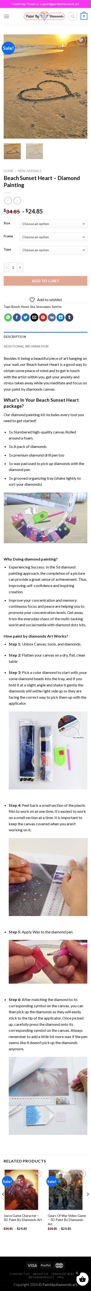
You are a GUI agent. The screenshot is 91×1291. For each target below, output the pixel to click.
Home (8, 171)
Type (7, 249)
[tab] (45, 337)
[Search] (73, 16)
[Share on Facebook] (17, 317)
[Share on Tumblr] (69, 317)
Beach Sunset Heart (42, 364)
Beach (15, 307)
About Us (40, 1274)
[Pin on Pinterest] (43, 317)
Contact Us (20, 1274)
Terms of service (65, 1274)
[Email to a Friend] (34, 317)
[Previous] (11, 86)
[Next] (79, 86)
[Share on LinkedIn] (61, 317)
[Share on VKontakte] (52, 317)
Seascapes (43, 307)
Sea (32, 307)
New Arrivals (29, 171)
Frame (8, 236)
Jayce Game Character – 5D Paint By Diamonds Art (23, 1218)
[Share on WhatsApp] (8, 317)
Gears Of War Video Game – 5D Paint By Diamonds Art (67, 1220)
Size (7, 223)
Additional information (26, 346)
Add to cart (45, 280)
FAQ (61, 1277)
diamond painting (25, 414)
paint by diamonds (27, 389)
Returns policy (42, 1277)
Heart (25, 307)
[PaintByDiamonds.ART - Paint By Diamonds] (44, 16)
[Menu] (6, 16)
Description (15, 337)
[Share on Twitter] (26, 317)
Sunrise (57, 307)
